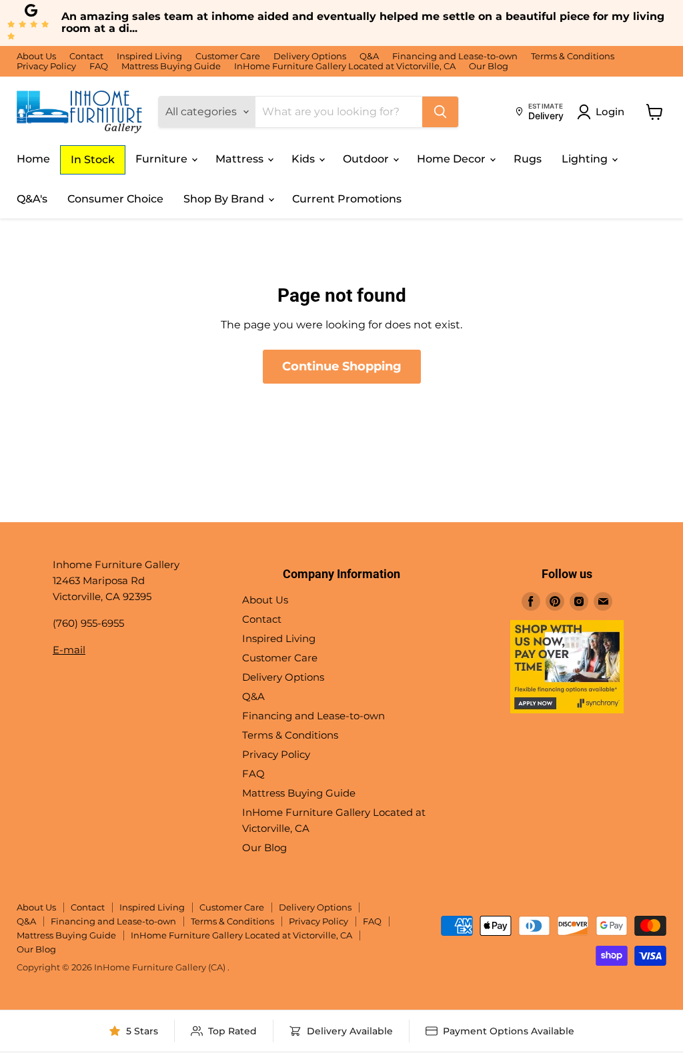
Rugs (528, 159)
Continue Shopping (342, 366)
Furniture (162, 159)
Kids (304, 159)
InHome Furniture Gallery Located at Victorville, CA (345, 66)
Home (33, 159)
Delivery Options (309, 56)
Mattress (240, 159)
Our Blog (488, 66)
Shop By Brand (225, 198)
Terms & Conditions (572, 56)
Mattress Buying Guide (171, 66)
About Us (36, 56)
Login (610, 111)
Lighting (586, 159)
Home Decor (452, 159)
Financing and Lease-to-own (455, 56)
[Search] (440, 112)
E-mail (69, 649)
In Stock (93, 159)
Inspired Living (149, 56)
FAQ (98, 66)
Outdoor (367, 159)
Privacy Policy (46, 66)
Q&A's (32, 198)
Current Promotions (347, 198)
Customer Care (227, 56)
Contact (86, 56)
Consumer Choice (115, 198)
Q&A (369, 56)
